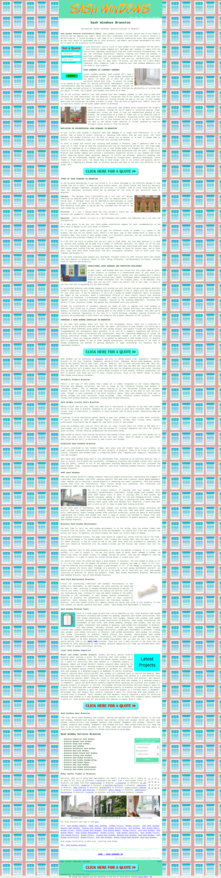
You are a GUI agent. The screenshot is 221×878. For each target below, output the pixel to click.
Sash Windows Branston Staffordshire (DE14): (81, 34)
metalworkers (105, 787)
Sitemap (62, 861)
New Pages (68, 861)
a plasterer (121, 783)
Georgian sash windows (134, 623)
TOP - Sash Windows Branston (73, 845)
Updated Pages (77, 861)
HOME (131, 17)
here (128, 729)
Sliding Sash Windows (91, 828)
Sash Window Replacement (87, 833)
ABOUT (142, 17)
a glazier (89, 792)
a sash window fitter (133, 780)
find (67, 718)
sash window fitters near (126, 678)
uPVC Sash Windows (150, 826)
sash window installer (80, 137)
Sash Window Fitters (150, 833)
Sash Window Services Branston (81, 734)
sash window (115, 77)
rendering (85, 785)
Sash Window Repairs (76, 826)
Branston (99, 359)
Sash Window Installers (127, 833)
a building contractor (113, 785)
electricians (96, 783)
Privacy (159, 861)
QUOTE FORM (92, 641)
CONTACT (148, 17)
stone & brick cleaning (135, 787)
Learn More (143, 877)
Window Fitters (116, 826)
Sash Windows (134, 828)
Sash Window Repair (150, 828)
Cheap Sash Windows (98, 826)
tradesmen (139, 792)
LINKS (136, 17)
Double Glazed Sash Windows (88, 830)
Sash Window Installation (114, 828)
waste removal (115, 790)
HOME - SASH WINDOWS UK (110, 854)
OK (151, 877)
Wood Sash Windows (146, 835)
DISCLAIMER (156, 17)
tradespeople (101, 780)
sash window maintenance (122, 632)
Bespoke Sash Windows (70, 828)
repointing (141, 785)
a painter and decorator (84, 790)
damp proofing (79, 787)
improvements (99, 778)
